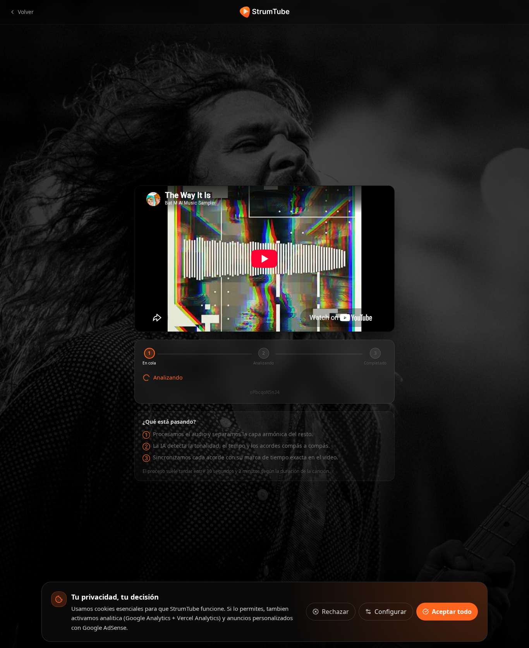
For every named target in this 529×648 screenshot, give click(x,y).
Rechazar (335, 611)
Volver (26, 11)
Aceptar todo (452, 611)
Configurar (390, 611)
